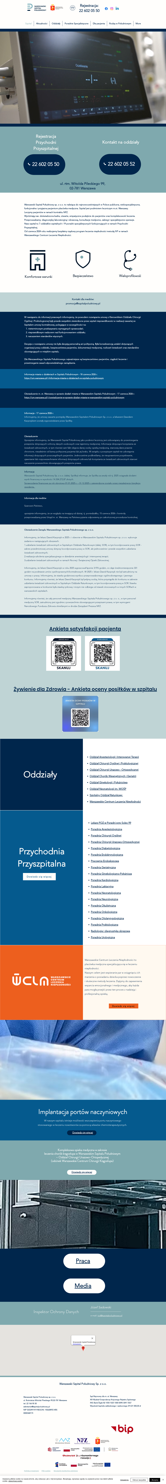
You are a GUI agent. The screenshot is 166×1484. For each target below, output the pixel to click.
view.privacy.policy (15, 1481)
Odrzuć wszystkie (139, 1480)
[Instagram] (112, 9)
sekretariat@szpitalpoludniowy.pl (36, 1406)
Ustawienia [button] (124, 1480)
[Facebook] (106, 9)
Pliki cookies (46, 1471)
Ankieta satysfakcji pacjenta (85, 628)
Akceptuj (155, 1480)
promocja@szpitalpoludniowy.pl (83, 303)
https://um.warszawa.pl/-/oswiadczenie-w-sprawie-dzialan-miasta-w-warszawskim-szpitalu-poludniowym (74, 397)
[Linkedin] (117, 9)
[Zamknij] (163, 1480)
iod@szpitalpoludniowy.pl (110, 1315)
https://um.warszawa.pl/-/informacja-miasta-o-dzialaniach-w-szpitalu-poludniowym (64, 378)
